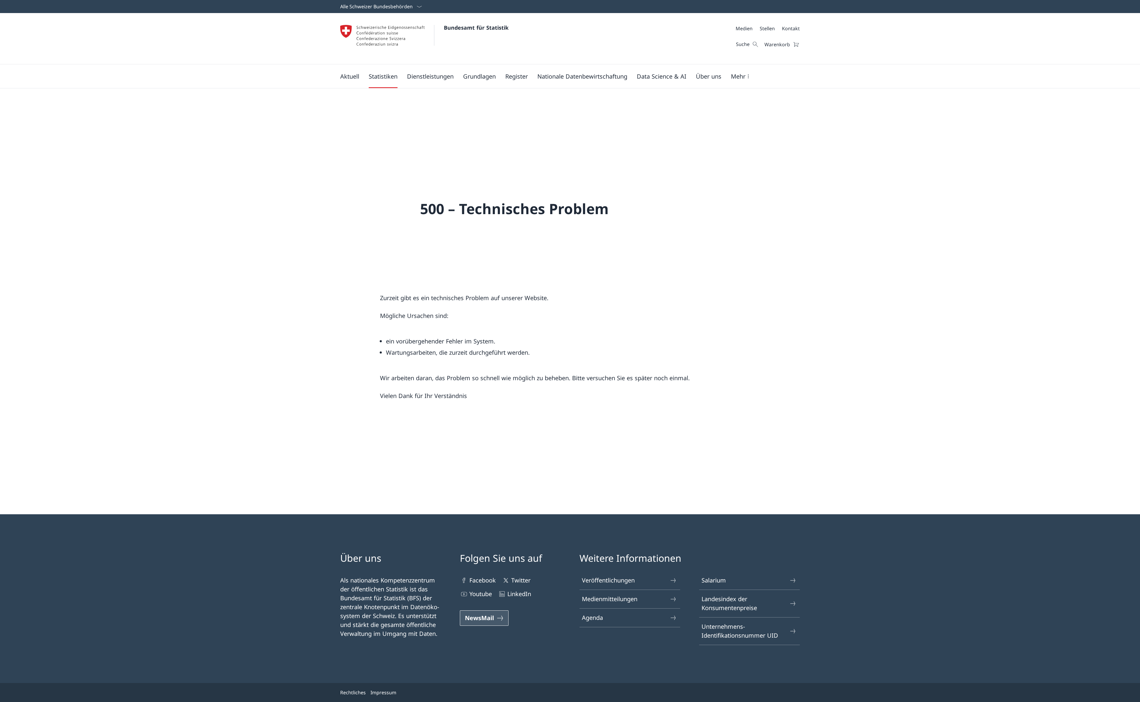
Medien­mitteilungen (609, 599)
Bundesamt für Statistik (476, 27)
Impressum (383, 692)
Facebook (482, 580)
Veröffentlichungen (608, 580)
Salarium (714, 580)
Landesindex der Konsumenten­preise (729, 603)
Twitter (521, 580)
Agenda (592, 618)
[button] (349, 76)
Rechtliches (353, 692)
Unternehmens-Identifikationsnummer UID (740, 631)
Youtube (480, 594)
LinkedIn (519, 594)
